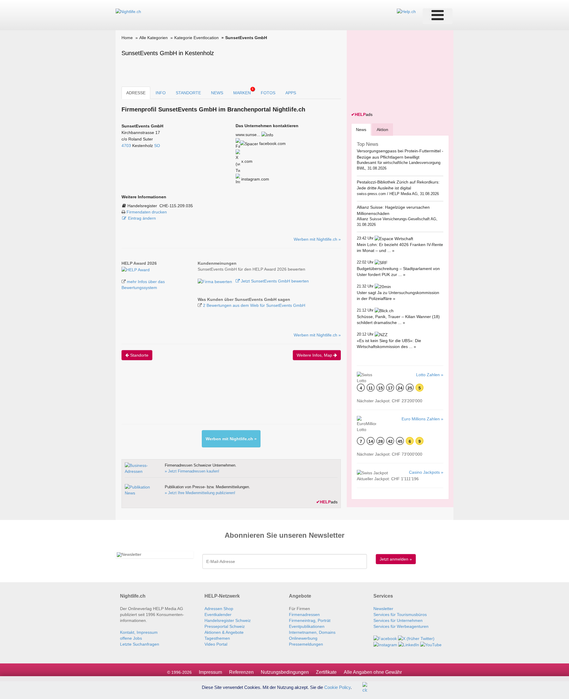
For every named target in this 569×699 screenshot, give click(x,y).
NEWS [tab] (217, 92)
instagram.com (254, 179)
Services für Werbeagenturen (401, 626)
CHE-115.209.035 (176, 205)
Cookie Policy (337, 687)
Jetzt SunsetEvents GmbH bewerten (274, 281)
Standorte (138, 355)
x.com (246, 161)
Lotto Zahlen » (429, 374)
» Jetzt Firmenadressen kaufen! (192, 471)
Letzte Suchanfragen (139, 644)
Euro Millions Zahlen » (422, 418)
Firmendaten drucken (147, 212)
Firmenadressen (304, 614)
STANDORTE (188, 92)
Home (127, 37)
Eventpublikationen (307, 626)
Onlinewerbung (303, 638)
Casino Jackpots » (426, 472)
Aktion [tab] (382, 129)
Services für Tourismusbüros (400, 614)
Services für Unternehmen (398, 620)
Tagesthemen (217, 638)
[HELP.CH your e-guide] (406, 11)
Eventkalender (217, 614)
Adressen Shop (218, 608)
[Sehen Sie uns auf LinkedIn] (408, 644)
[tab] (361, 129)
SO (157, 145)
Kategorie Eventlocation (196, 37)
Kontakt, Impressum (139, 632)
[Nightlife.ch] (128, 11)
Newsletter (383, 608)
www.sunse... (248, 134)
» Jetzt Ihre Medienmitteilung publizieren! (200, 493)
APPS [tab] (290, 92)
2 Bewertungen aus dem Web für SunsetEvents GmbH (254, 305)
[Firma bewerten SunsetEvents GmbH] (215, 281)
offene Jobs (131, 638)
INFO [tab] (161, 92)
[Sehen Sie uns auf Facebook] (385, 638)
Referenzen (241, 672)
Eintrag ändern (142, 218)
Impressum (210, 672)
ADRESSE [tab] (136, 92)
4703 (126, 145)
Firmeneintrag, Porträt (309, 620)
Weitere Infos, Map (315, 355)
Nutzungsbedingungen (285, 672)
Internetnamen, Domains (312, 632)
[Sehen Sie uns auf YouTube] (431, 644)
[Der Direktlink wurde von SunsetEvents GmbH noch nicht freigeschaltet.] (267, 134)
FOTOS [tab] (268, 92)
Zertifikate (326, 672)
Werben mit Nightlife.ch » (317, 239)
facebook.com (272, 143)
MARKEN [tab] (243, 91)
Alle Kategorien (153, 37)
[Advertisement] (229, 397)
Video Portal (215, 644)
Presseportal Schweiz (224, 626)
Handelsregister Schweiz (227, 620)
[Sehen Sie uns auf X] (416, 638)
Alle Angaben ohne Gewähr (373, 672)
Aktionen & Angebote (224, 632)
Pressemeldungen (306, 644)
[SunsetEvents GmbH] (136, 269)
